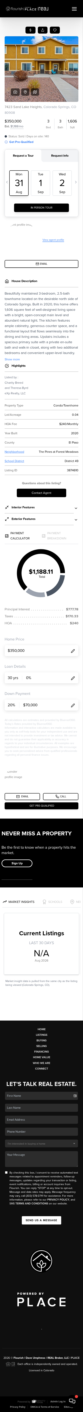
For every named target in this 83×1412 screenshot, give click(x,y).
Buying (41, 1040)
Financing (41, 1051)
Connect (41, 1068)
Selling (41, 1046)
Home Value (41, 1057)
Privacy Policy (58, 1199)
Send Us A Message (41, 1220)
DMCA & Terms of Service (44, 1407)
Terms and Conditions (31, 1203)
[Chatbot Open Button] (72, 1401)
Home (42, 1029)
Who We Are (41, 1063)
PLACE (75, 1358)
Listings (41, 1035)
